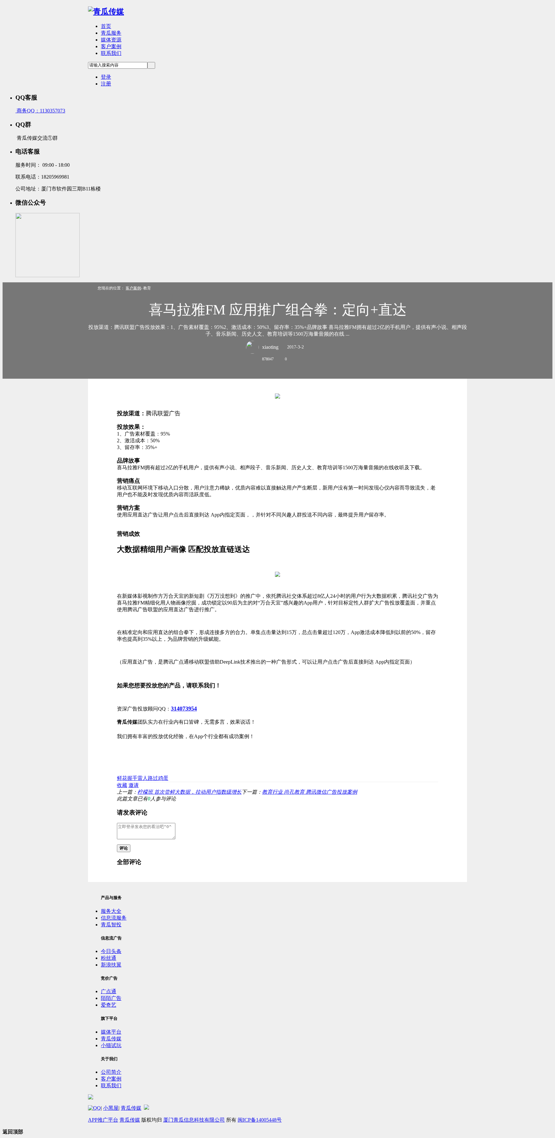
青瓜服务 (111, 33)
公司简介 (111, 1072)
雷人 (142, 778)
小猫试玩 (111, 1045)
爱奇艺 (108, 1005)
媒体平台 (111, 1032)
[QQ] (94, 1108)
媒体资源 (111, 39)
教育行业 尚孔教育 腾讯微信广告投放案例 (309, 792)
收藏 (122, 785)
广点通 (108, 991)
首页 (106, 26)
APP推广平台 (103, 1120)
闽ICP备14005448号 (260, 1120)
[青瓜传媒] (106, 11)
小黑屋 (111, 1108)
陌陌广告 (111, 998)
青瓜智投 (111, 924)
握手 (132, 778)
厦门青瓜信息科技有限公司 (194, 1120)
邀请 (133, 785)
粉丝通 (108, 958)
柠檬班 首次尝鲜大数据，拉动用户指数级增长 (189, 792)
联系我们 (111, 53)
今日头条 (111, 951)
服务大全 (111, 911)
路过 (153, 778)
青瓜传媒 (111, 1038)
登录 (106, 77)
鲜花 (122, 778)
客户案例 (111, 46)
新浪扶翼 (111, 964)
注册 (106, 83)
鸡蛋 (163, 778)
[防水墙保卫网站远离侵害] (146, 1108)
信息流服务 (114, 918)
